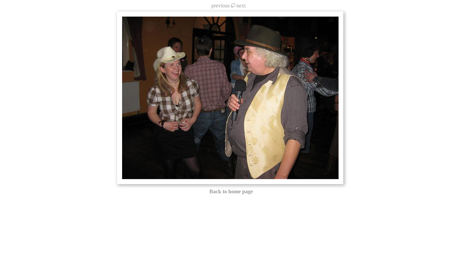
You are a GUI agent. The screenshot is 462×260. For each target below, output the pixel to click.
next (241, 5)
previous (220, 5)
